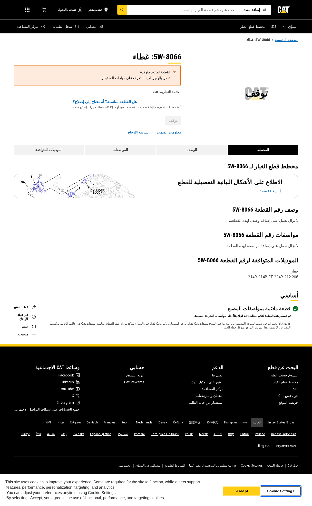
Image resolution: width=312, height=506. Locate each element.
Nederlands (144, 422)
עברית (60, 422)
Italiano (260, 434)
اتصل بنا (218, 375)
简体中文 (212, 422)
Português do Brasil (165, 434)
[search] (122, 10)
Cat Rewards (134, 382)
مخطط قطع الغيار (285, 382)
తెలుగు (51, 434)
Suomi (125, 422)
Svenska (78, 434)
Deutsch (92, 422)
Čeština (178, 422)
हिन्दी (48, 422)
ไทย (38, 434)
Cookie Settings (252, 466)
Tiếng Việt (263, 446)
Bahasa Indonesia (283, 434)
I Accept (241, 491)
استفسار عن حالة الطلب (206, 402)
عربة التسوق (135, 375)
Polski (189, 434)
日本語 (244, 434)
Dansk (162, 422)
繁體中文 (195, 422)
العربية (257, 422)
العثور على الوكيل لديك (207, 382)
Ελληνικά (75, 422)
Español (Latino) (101, 434)
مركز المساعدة (213, 388)
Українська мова (285, 446)
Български (230, 422)
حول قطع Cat (288, 395)
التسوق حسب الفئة (284, 375)
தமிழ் (64, 434)
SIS (295, 388)
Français (110, 422)
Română (139, 434)
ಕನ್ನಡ (231, 434)
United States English (281, 422)
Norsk (203, 434)
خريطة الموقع (288, 402)
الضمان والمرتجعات (210, 395)
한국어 (218, 434)
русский (123, 434)
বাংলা (245, 422)
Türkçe (25, 434)
